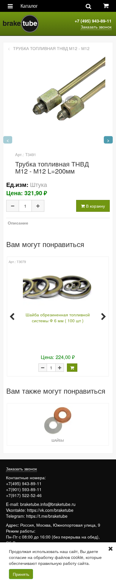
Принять (21, 574)
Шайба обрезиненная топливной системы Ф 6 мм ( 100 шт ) (58, 317)
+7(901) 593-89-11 (24, 489)
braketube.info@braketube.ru (48, 504)
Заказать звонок (96, 27)
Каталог (29, 5)
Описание (18, 223)
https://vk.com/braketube (50, 510)
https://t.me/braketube (47, 516)
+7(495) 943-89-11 (24, 483)
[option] (57, 316)
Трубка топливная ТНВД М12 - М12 (51, 48)
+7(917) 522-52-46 (24, 495)
